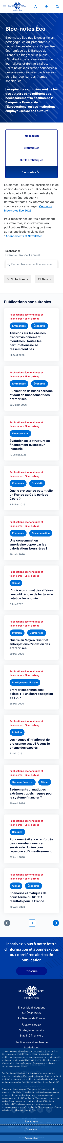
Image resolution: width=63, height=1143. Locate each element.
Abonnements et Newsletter (24, 236)
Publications (31, 135)
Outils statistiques (31, 160)
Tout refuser (32, 1129)
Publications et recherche (31, 1042)
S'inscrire (31, 971)
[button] (57, 6)
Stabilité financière (31, 1035)
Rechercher (12, 250)
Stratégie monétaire (31, 1030)
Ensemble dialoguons (31, 1007)
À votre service (31, 1024)
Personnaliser (31, 1138)
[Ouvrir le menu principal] (4, 6)
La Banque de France (31, 1018)
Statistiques (31, 148)
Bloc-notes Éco (31, 172)
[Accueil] (31, 992)
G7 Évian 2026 (31, 1012)
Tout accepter (31, 1121)
